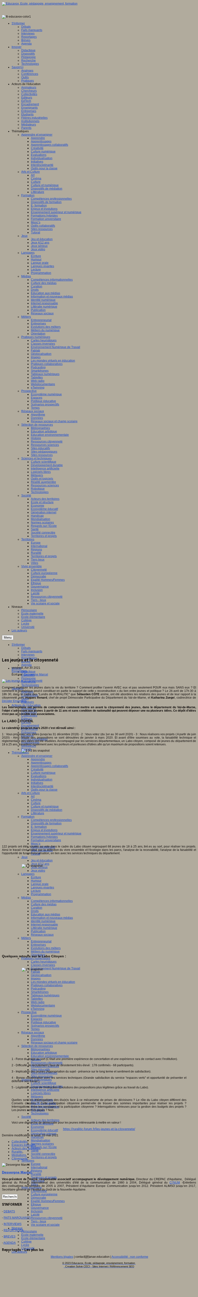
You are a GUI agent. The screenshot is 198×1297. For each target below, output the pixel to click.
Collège (26, 1241)
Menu (8, 637)
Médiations (19, 1155)
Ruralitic (17, 1151)
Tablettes (37, 998)
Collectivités (20, 1141)
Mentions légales (62, 1256)
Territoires (27, 1160)
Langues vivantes (42, 887)
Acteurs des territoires (45, 1120)
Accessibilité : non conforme (130, 1256)
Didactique (28, 671)
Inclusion (37, 1211)
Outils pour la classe (44, 789)
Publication (38, 931)
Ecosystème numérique (46, 1015)
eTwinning (37, 1009)
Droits (35, 911)
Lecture (36, 891)
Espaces (36, 1019)
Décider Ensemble (14, 701)
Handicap (37, 1137)
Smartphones (40, 992)
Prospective (29, 1012)
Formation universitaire (46, 840)
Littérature (37, 813)
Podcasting (38, 988)
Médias (26, 897)
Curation (36, 907)
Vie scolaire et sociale (45, 1224)
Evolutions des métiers (46, 948)
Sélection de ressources (37, 1046)
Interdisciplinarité (42, 786)
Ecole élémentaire (33, 1238)
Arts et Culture (30, 793)
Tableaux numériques (45, 995)
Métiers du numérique (45, 951)
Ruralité (36, 1174)
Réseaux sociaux (42, 934)
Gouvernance (40, 1208)
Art (33, 796)
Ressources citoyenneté (47, 1063)
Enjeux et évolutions (44, 830)
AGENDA (9, 1242)
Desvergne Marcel (36, 674)
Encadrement (30, 725)
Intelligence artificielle (45, 1090)
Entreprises (38, 944)
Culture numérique (43, 772)
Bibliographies (40, 1049)
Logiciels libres (41, 1093)
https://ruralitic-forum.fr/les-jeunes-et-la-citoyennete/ (99, 1129)
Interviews (28, 654)
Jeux (24, 857)
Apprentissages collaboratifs (49, 766)
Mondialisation (40, 1140)
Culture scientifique (43, 1083)
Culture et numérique (45, 806)
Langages (28, 874)
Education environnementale (50, 1056)
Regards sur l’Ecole (44, 1147)
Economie (37, 1127)
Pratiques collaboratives (47, 985)
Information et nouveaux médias (52, 918)
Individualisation (41, 779)
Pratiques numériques (35, 958)
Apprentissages (41, 762)
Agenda (26, 665)
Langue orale (40, 884)
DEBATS (9, 1211)
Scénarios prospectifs (45, 1025)
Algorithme (38, 1036)
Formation (28, 816)
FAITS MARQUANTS (17, 1217)
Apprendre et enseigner (36, 756)
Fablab (35, 971)
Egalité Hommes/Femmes (48, 1201)
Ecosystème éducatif (44, 1130)
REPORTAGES (13, 1230)
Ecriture (36, 877)
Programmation (41, 894)
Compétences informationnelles (52, 901)
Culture (36, 803)
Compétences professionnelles (51, 820)
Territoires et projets (44, 1157)
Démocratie (38, 1197)
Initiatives (37, 783)
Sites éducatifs (40, 1069)
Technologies (30, 685)
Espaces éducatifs (23, 1145)
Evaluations (38, 776)
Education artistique (44, 1052)
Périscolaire (29, 1231)
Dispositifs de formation (46, 823)
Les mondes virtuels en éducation (53, 982)
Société (26, 1116)
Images (36, 978)
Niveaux (17, 1228)
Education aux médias (45, 914)
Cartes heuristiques (44, 961)
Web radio (37, 1002)
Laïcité (35, 1214)
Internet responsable (44, 924)
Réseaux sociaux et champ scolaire (54, 1042)
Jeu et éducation (42, 860)
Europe (36, 1164)
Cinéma (36, 799)
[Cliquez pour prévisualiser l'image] (22, 680)
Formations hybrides (44, 837)
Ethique (36, 1204)
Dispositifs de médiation (46, 810)
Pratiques (27, 702)
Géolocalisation (41, 975)
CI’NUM (175, 1182)
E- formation (39, 826)
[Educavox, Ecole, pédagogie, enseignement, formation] (40, 3)
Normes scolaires (42, 1143)
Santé (35, 1150)
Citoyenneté (20, 1158)
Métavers (37, 1096)
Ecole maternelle (32, 1235)
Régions (36, 1170)
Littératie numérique (44, 928)
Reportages (19, 671)
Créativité (37, 769)
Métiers (26, 938)
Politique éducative (43, 1022)
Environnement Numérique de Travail (55, 968)
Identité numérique (43, 921)
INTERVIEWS (12, 1224)
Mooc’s (35, 843)
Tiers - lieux (38, 1221)
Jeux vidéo (38, 870)
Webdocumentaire (43, 1005)
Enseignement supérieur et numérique (56, 833)
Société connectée (43, 1154)
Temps (35, 1029)
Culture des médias (44, 904)
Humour (36, 880)
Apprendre (38, 759)
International (39, 1167)
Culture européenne (44, 1194)
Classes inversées (43, 965)
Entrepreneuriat (41, 941)
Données (37, 1039)
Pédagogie (28, 678)
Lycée (25, 1245)
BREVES (9, 1236)
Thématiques (20, 752)
